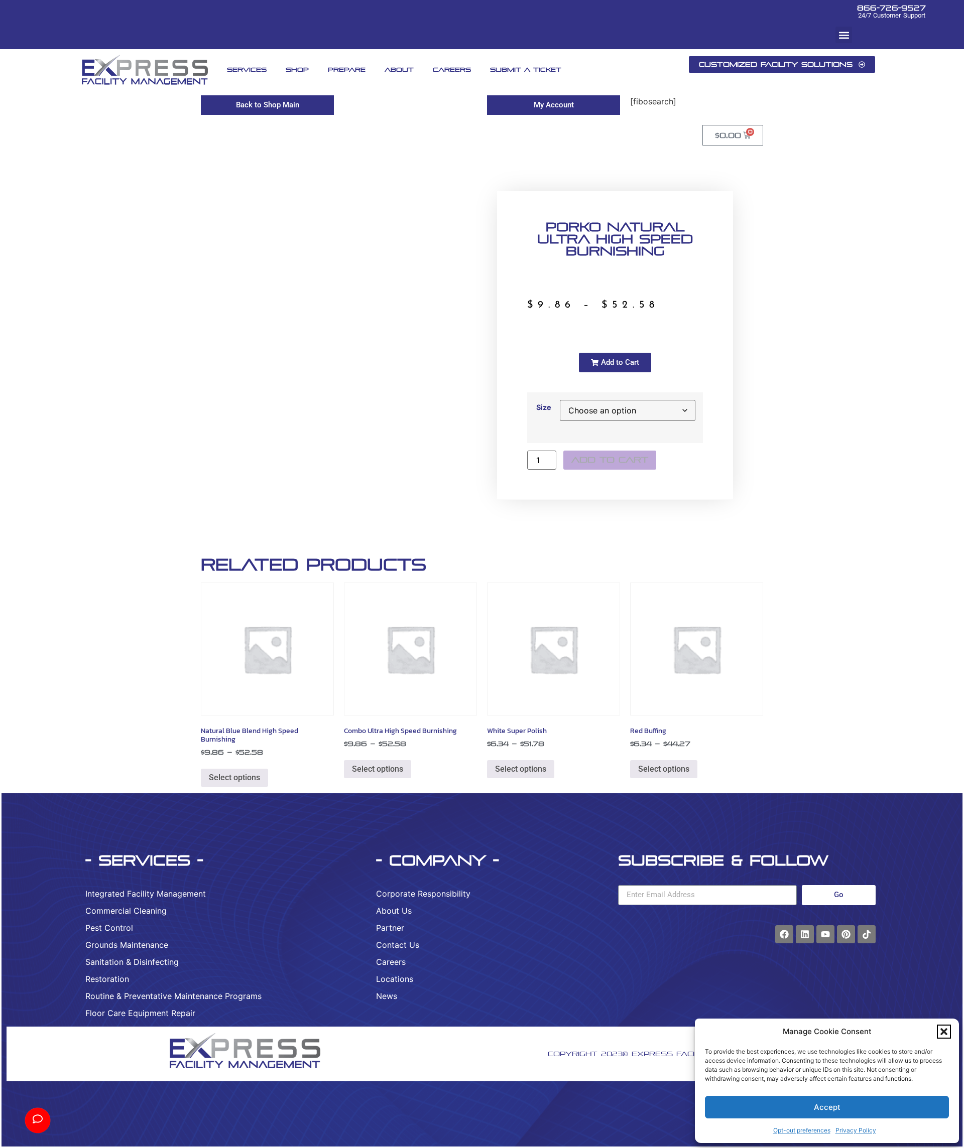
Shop (297, 69)
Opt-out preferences (801, 1130)
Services (247, 69)
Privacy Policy (855, 1130)
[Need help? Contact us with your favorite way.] (37, 1120)
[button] (944, 1032)
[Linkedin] (805, 934)
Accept (827, 1107)
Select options (234, 777)
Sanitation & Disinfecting (132, 962)
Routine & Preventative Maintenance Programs (173, 996)
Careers (452, 69)
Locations (394, 979)
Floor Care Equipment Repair (140, 1013)
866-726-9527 (891, 8)
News (386, 996)
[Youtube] (825, 934)
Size (543, 407)
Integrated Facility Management (145, 894)
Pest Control (109, 928)
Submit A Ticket (525, 69)
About (399, 69)
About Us (394, 911)
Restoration (107, 979)
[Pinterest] (846, 934)
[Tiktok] (867, 934)
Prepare (347, 69)
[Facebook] (784, 934)
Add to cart (609, 460)
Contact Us (397, 945)
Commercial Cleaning (126, 911)
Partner (390, 928)
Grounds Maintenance (126, 945)
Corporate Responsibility (423, 894)
